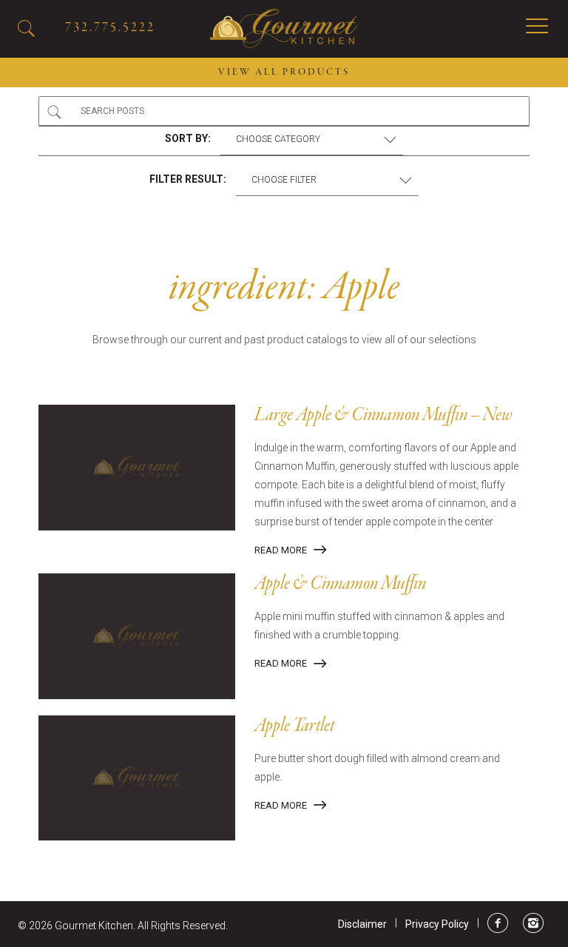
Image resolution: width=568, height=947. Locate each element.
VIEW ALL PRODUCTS (284, 72)
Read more (280, 550)
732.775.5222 (110, 28)
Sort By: (188, 138)
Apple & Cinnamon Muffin (340, 584)
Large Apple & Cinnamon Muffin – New (383, 415)
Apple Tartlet (294, 726)
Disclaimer (362, 924)
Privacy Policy (437, 924)
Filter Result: (187, 179)
